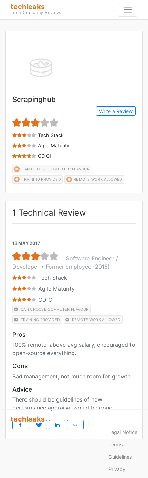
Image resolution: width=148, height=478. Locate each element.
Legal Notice (122, 432)
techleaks (37, 9)
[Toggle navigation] (127, 10)
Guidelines (120, 457)
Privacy (116, 469)
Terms (115, 444)
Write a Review (116, 111)
